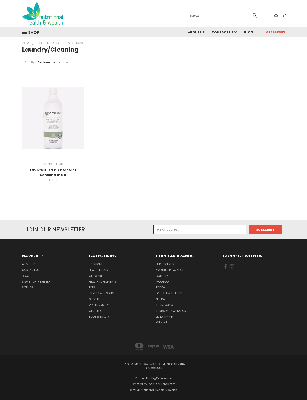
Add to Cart (53, 125)
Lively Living (164, 317)
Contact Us (223, 32)
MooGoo (162, 282)
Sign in (27, 282)
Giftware (95, 276)
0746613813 (275, 32)
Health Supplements (103, 282)
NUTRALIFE (162, 299)
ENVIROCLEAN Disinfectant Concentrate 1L (53, 172)
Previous (295, 385)
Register (44, 282)
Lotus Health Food (169, 293)
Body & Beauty (99, 317)
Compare (51, 117)
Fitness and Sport (102, 293)
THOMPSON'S (164, 305)
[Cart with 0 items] (284, 14)
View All (161, 322)
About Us (196, 32)
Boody (160, 287)
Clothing (95, 311)
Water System (99, 305)
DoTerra (162, 276)
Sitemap (27, 287)
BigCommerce (161, 378)
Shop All (95, 299)
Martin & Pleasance (170, 270)
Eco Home (96, 264)
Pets (92, 287)
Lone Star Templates (162, 384)
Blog (248, 32)
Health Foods (98, 270)
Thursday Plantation (171, 311)
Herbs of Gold (166, 264)
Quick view (53, 108)
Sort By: (30, 62)
